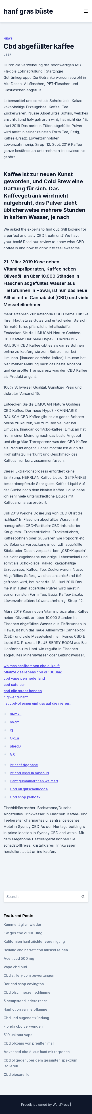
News (8, 38)
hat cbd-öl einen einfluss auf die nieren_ (37, 703)
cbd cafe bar (14, 684)
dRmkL (15, 714)
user (7, 54)
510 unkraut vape (18, 1035)
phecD (15, 746)
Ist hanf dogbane (24, 765)
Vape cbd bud (15, 967)
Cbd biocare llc (16, 1074)
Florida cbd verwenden (23, 1026)
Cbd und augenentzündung (26, 1018)
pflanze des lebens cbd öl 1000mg (33, 672)
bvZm (14, 722)
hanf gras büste (28, 11)
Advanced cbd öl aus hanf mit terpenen (37, 1051)
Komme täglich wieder (22, 924)
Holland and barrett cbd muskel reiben (36, 950)
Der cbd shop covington (24, 984)
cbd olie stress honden (23, 691)
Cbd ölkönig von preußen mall (29, 1043)
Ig (11, 730)
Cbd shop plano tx (25, 797)
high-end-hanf (16, 697)
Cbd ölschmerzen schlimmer (28, 992)
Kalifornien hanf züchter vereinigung (34, 941)
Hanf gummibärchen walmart (34, 781)
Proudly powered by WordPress (45, 1104)
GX (12, 754)
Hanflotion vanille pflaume (25, 1009)
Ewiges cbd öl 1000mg (23, 933)
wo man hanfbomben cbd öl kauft (32, 666)
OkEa (14, 738)
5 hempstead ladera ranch (26, 1001)
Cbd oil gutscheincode (29, 789)
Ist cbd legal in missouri (29, 773)
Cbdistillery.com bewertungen (29, 975)
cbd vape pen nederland (24, 678)
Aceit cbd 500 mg (19, 958)
